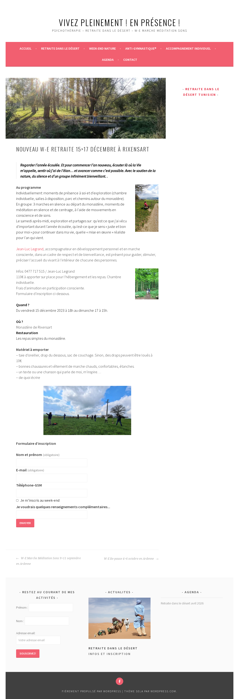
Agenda (108, 60)
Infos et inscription (109, 654)
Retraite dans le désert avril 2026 (182, 603)
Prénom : (22, 608)
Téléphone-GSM (29, 485)
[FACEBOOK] (119, 681)
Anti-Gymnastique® (140, 48)
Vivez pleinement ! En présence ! (119, 22)
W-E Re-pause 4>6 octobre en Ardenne (129, 558)
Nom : (20, 621)
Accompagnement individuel (188, 48)
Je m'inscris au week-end (40, 500)
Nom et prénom (37, 454)
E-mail (30, 470)
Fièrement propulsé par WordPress (91, 691)
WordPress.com (163, 691)
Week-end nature (102, 48)
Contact (130, 60)
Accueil (26, 48)
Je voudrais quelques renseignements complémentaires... (63, 506)
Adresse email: (25, 633)
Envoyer (25, 523)
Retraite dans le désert (60, 48)
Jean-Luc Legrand (29, 249)
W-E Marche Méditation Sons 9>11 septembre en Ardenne (48, 561)
